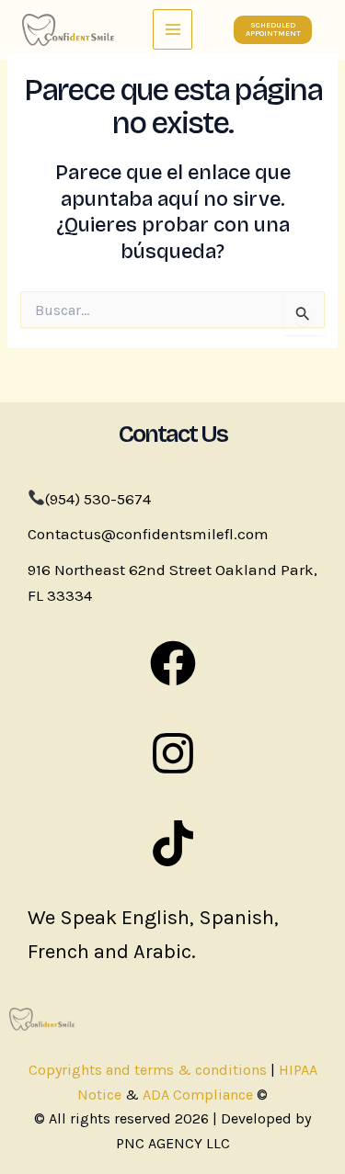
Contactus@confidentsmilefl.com (148, 534)
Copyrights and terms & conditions (148, 1069)
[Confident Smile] (68, 30)
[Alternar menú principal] (173, 29)
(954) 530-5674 (98, 499)
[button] (273, 30)
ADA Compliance (198, 1094)
